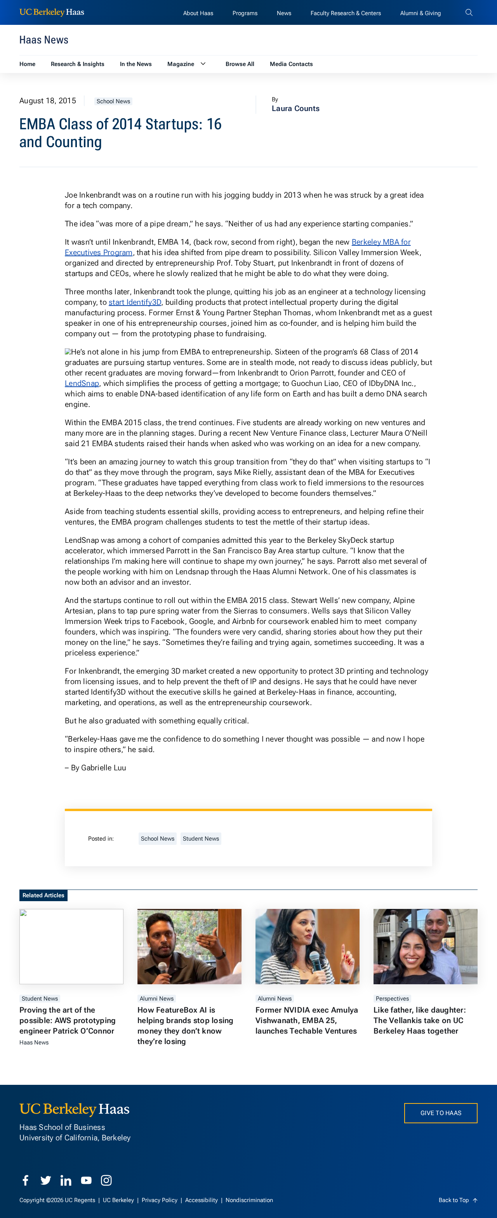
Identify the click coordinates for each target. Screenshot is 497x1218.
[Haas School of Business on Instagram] (106, 1180)
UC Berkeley (119, 1200)
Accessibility (202, 1200)
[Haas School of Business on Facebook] (25, 1180)
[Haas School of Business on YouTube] (86, 1180)
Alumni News (157, 998)
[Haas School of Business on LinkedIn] (66, 1180)
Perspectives (392, 998)
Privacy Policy (160, 1200)
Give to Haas (441, 1113)
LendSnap (82, 383)
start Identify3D (135, 302)
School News (113, 101)
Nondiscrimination (249, 1200)
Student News (201, 838)
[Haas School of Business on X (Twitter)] (46, 1180)
